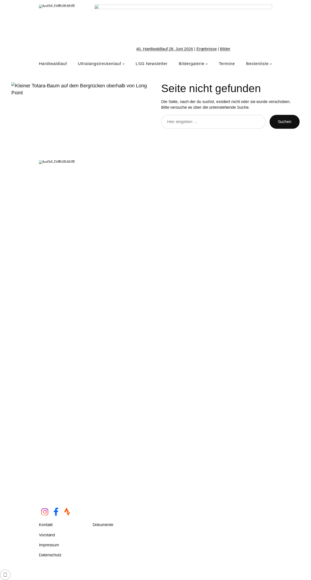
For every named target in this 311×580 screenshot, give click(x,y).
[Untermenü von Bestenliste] (271, 64)
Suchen (284, 121)
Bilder (225, 49)
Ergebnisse (206, 49)
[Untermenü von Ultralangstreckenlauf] (123, 64)
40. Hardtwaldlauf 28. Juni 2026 (164, 49)
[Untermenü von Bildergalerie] (206, 64)
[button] (5, 575)
